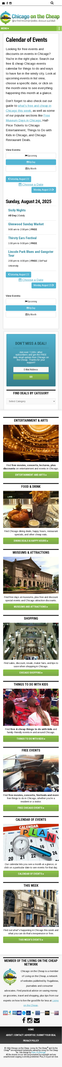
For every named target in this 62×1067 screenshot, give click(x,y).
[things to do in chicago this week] (31, 908)
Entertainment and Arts (30, 474)
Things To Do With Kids (30, 738)
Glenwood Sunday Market (26, 224)
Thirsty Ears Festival (22, 238)
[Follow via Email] (3, 3)
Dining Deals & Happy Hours (30, 540)
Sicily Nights (17, 210)
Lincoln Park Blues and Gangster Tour (30, 253)
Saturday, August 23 (19, 179)
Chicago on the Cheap (31, 17)
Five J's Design (38, 1052)
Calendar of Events (30, 873)
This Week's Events (30, 939)
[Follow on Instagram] (10, 3)
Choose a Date (32, 184)
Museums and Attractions (30, 606)
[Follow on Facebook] (7, 3)
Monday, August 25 (43, 189)
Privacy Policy (31, 1040)
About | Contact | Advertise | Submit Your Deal (31, 1035)
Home (31, 1029)
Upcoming (32, 155)
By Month (32, 168)
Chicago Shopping (30, 672)
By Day (32, 162)
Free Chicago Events (30, 807)
